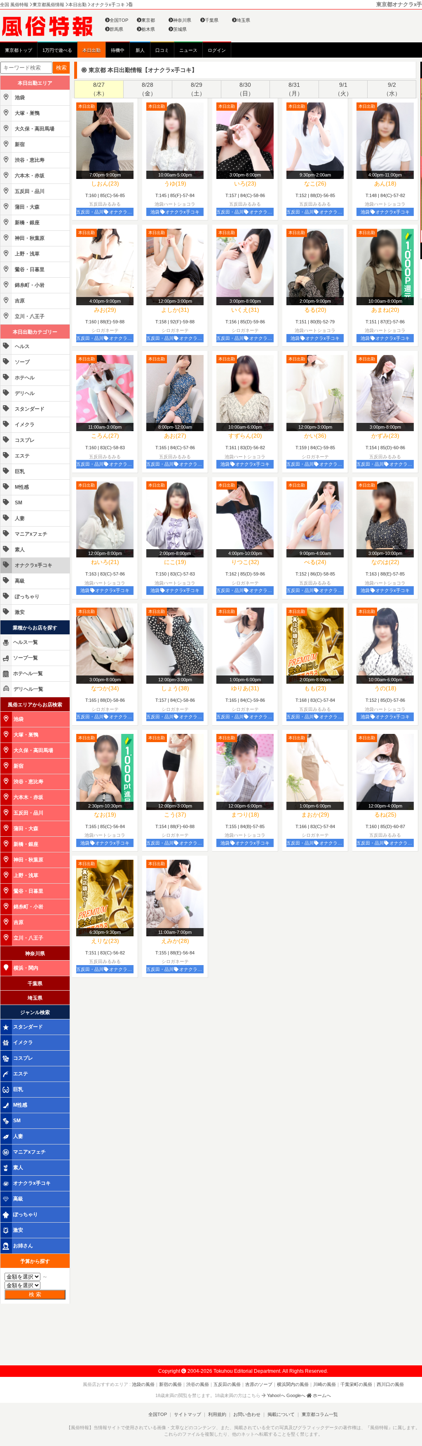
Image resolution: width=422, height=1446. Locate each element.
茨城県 (180, 29)
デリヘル (24, 393)
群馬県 (116, 29)
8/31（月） (294, 89)
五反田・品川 (29, 191)
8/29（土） (196, 89)
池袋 (19, 97)
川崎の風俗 (324, 1384)
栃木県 (148, 29)
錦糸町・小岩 (29, 285)
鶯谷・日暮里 (29, 269)
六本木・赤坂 (29, 176)
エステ (22, 456)
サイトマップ (187, 1414)
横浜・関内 (26, 968)
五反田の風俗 (227, 1384)
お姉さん (23, 1246)
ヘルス (22, 346)
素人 (19, 549)
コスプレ (24, 440)
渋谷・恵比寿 (29, 160)
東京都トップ (18, 50)
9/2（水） (392, 89)
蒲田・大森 (27, 207)
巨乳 (19, 471)
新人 (140, 50)
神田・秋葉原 (29, 238)
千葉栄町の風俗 (356, 1384)
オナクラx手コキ (33, 565)
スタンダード (29, 409)
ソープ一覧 (25, 658)
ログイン (217, 50)
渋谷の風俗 (197, 1384)
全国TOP (119, 20)
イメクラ (24, 424)
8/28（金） (147, 89)
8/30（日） (245, 89)
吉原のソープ (258, 1384)
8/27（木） (99, 89)
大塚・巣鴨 (27, 113)
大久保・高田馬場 (34, 129)
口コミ (162, 50)
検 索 (35, 1294)
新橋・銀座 (27, 222)
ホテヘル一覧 (28, 673)
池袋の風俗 (143, 1384)
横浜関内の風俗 (293, 1384)
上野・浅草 (27, 254)
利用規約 (217, 1414)
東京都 (148, 20)
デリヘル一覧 (28, 689)
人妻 (19, 518)
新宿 (19, 144)
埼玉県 (243, 20)
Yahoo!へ (276, 1395)
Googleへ (295, 1395)
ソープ (22, 362)
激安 (19, 612)
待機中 (117, 50)
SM (18, 503)
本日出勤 (91, 50)
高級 (19, 581)
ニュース (188, 50)
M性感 (21, 487)
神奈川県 (182, 20)
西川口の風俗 (390, 1384)
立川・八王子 (29, 316)
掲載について (281, 1414)
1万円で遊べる (57, 50)
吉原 (19, 301)
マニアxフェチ (30, 534)
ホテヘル (24, 378)
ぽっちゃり (27, 596)
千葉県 (211, 20)
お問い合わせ (246, 1414)
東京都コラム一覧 (320, 1414)
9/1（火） (343, 89)
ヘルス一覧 (25, 642)
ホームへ (321, 1395)
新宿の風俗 (170, 1384)
